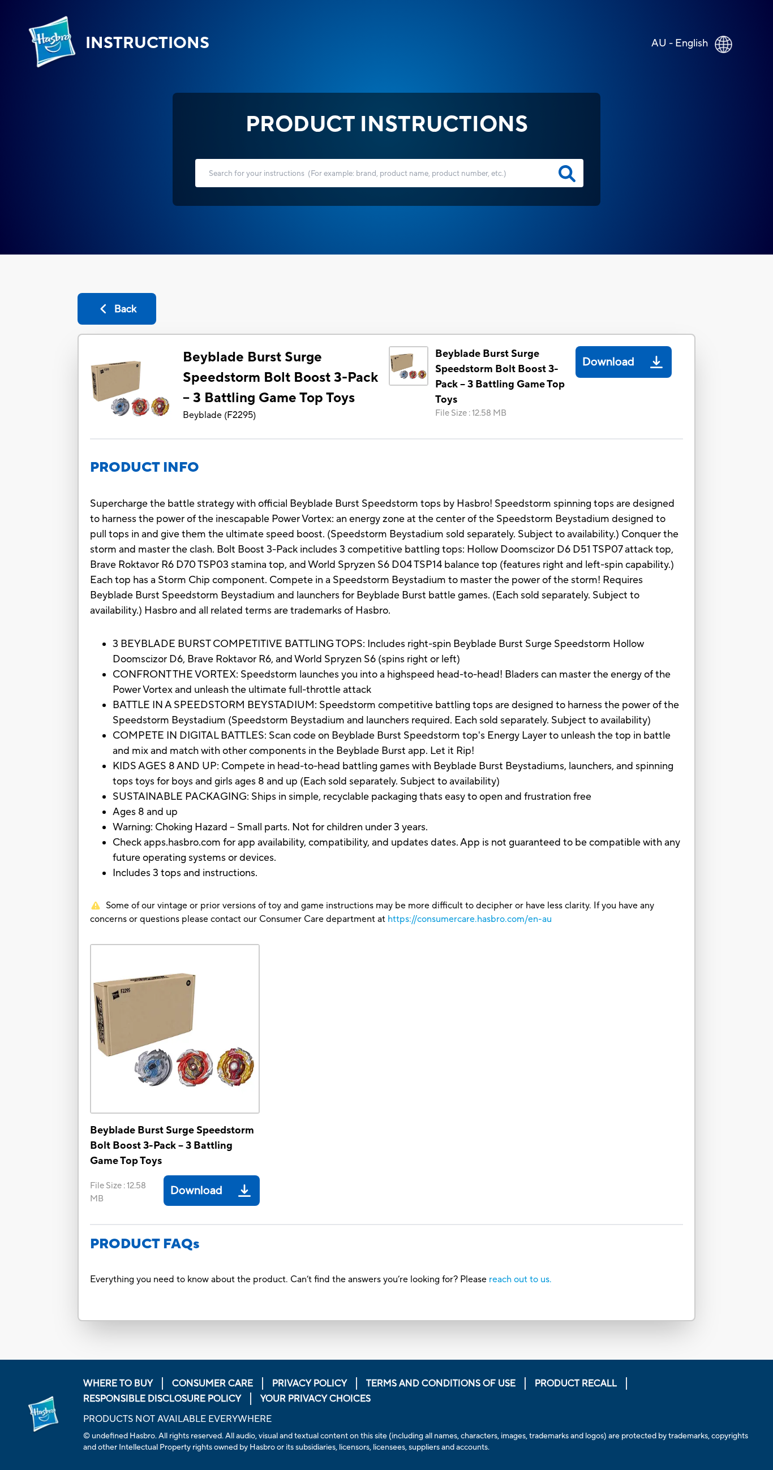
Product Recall (576, 1383)
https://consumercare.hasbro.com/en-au (470, 919)
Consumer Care (212, 1383)
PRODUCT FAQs (145, 1244)
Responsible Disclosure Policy (162, 1398)
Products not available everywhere (177, 1419)
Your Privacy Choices (315, 1398)
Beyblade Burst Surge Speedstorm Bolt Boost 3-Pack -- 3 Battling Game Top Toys (280, 377)
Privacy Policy (309, 1383)
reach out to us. (520, 1279)
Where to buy (118, 1383)
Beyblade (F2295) (219, 415)
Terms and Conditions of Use (441, 1383)
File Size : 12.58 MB (470, 413)
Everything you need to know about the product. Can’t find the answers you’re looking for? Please (289, 1279)
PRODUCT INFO (144, 467)
